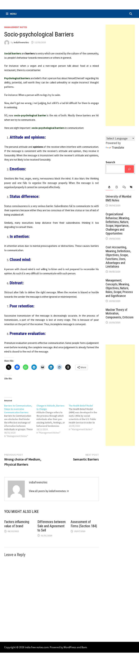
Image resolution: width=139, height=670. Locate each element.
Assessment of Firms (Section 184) (84, 524)
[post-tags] (131, 187)
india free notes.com (37, 647)
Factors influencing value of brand (16, 524)
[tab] (109, 187)
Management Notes (15, 27)
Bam (84, 647)
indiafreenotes (21, 42)
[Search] (129, 169)
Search (110, 162)
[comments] (123, 187)
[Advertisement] (120, 75)
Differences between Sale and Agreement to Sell (51, 526)
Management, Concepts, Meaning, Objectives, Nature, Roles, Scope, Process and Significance (119, 288)
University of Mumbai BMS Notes (118, 198)
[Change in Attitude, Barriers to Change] (52, 419)
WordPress (70, 647)
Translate (118, 147)
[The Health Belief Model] (85, 417)
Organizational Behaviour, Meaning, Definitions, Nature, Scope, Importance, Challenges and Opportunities (118, 223)
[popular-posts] (109, 187)
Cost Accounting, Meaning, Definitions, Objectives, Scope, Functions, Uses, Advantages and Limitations (118, 256)
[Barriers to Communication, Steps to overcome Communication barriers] (20, 421)
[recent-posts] (116, 187)
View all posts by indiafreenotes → (49, 491)
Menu (13, 13)
